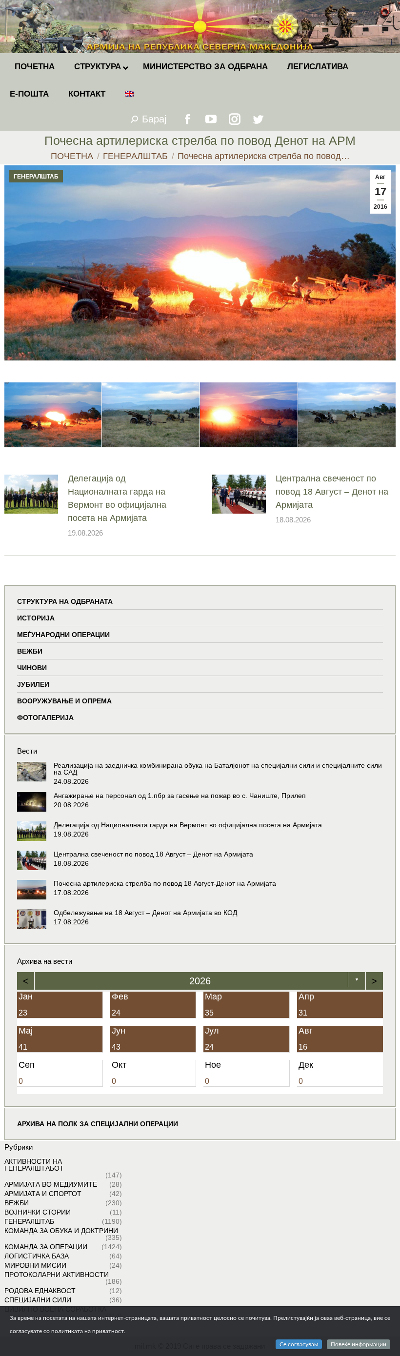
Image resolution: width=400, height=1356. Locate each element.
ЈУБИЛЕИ (33, 684)
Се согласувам (299, 1344)
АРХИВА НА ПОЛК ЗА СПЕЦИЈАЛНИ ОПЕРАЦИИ (97, 1124)
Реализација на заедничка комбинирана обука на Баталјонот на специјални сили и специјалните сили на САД (218, 769)
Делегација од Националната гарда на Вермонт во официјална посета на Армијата (117, 498)
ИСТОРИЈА (36, 618)
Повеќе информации (358, 1344)
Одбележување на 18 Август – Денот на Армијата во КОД (145, 912)
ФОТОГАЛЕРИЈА (45, 717)
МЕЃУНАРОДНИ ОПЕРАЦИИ (63, 634)
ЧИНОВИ (32, 667)
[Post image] (31, 494)
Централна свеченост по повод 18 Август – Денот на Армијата (332, 492)
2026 (200, 981)
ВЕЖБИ (29, 651)
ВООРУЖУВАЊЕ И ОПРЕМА (64, 701)
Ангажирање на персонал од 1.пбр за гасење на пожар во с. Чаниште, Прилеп (180, 795)
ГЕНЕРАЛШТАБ (36, 176)
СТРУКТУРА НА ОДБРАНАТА (65, 601)
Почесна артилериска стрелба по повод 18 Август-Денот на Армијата (165, 883)
